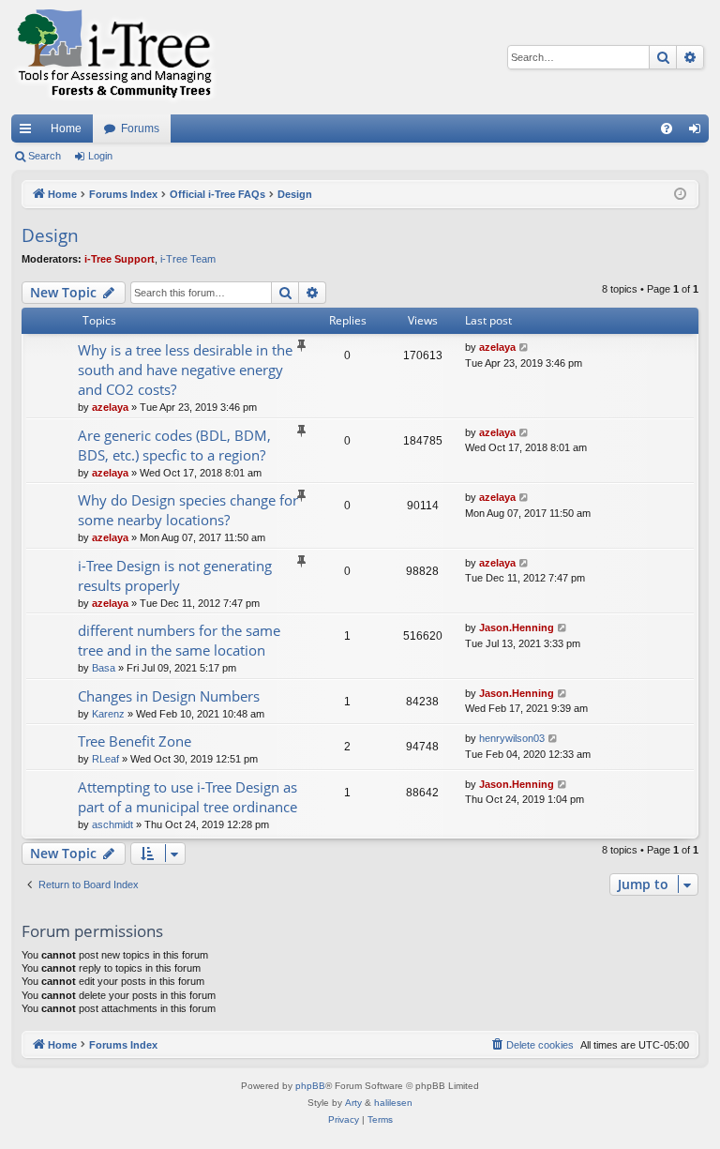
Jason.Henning (516, 627)
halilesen (393, 1102)
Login (100, 155)
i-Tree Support (119, 259)
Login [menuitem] (698, 132)
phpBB (310, 1086)
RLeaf (105, 758)
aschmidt (112, 824)
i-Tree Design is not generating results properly (175, 575)
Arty (353, 1102)
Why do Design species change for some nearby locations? (188, 510)
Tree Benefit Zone (134, 741)
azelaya (110, 407)
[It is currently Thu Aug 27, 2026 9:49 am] (680, 194)
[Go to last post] (524, 347)
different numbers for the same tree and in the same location (179, 640)
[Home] (114, 57)
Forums (140, 128)
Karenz (108, 713)
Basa (103, 667)
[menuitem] (666, 128)
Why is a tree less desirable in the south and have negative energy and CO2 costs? (185, 369)
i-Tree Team (188, 259)
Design (50, 235)
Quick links (29, 132)
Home (66, 128)
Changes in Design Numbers (169, 696)
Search (44, 155)
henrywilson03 (512, 738)
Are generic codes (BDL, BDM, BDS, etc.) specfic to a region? (174, 445)
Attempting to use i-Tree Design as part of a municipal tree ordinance (187, 797)
